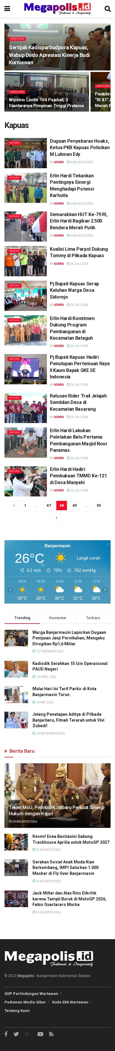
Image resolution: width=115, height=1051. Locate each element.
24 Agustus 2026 (24, 821)
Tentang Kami (17, 1010)
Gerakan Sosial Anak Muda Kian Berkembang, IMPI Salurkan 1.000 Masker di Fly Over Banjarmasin (65, 868)
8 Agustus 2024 (81, 162)
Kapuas (17, 38)
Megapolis (25, 976)
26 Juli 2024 (79, 458)
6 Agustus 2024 (81, 203)
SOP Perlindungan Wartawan (31, 993)
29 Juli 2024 (79, 263)
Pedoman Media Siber (25, 1002)
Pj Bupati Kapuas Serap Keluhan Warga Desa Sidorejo (74, 290)
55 (99, 505)
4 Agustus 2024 (81, 235)
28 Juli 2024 (79, 384)
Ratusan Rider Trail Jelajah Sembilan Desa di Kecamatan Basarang (78, 402)
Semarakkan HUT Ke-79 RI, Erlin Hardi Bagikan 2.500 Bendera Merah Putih (78, 221)
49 (75, 505)
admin (59, 162)
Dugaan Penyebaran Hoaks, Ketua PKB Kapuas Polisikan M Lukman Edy (80, 147)
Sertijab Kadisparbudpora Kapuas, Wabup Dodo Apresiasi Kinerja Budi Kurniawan (49, 54)
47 (49, 505)
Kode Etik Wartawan (70, 1002)
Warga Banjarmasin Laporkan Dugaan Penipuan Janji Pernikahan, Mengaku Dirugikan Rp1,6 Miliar (69, 638)
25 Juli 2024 (79, 490)
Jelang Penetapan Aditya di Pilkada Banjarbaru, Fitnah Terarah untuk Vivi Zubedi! (68, 720)
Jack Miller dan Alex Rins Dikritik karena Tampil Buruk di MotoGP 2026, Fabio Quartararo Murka (69, 899)
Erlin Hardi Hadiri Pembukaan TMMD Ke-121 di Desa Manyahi (78, 475)
